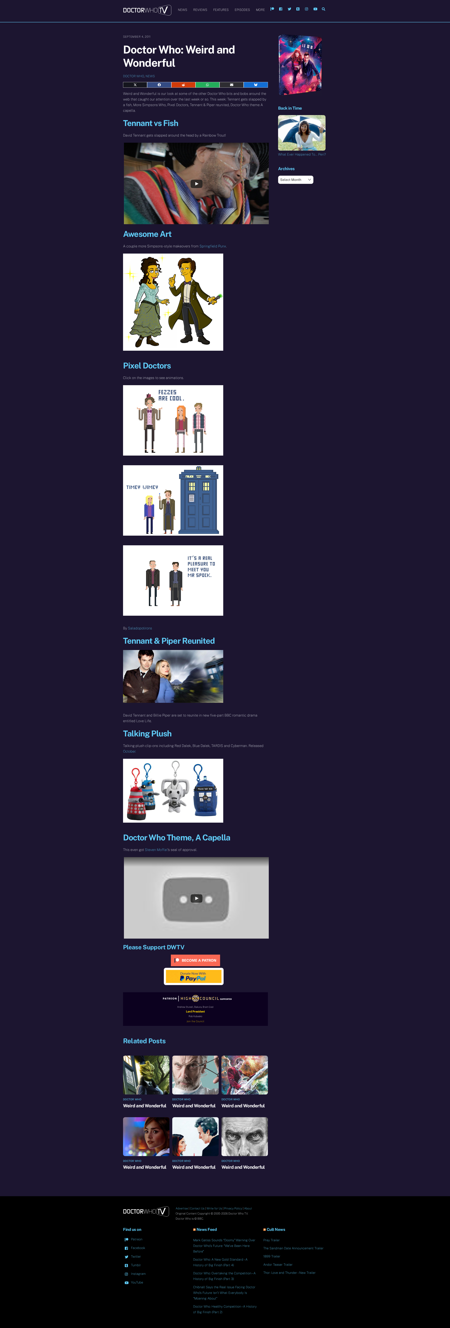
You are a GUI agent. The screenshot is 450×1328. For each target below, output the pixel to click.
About (248, 1208)
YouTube (136, 1282)
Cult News (276, 1229)
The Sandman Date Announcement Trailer (293, 1248)
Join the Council (195, 1021)
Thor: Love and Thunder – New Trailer (289, 1273)
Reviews (200, 10)
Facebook (137, 1248)
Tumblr (135, 1265)
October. (129, 751)
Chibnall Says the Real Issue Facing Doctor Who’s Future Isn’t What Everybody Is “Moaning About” (224, 1292)
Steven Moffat (156, 850)
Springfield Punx (213, 246)
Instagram (138, 1274)
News (182, 10)
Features (221, 10)
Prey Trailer (271, 1240)
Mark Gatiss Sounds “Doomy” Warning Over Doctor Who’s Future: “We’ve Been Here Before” (224, 1245)
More (260, 10)
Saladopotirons (140, 628)
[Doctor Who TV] (147, 13)
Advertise (182, 1208)
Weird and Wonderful (144, 1105)
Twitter (135, 1256)
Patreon (136, 1239)
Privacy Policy (233, 1208)
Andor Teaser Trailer (278, 1264)
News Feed (207, 1229)
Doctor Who (133, 76)
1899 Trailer (271, 1256)
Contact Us (197, 1208)
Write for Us (214, 1208)
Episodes (242, 10)
